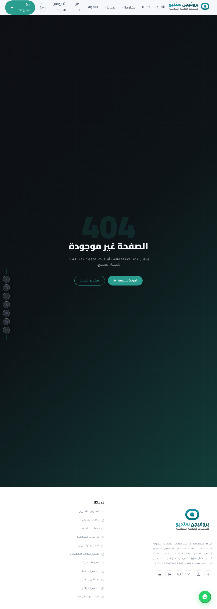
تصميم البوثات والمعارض (85, 554)
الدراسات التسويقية (88, 537)
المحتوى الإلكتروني (89, 545)
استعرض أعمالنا (90, 280)
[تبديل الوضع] (42, 7)
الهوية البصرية (91, 562)
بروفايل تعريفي (91, 520)
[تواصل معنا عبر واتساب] (205, 597)
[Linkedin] (6, 321)
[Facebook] (6, 279)
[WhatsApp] (6, 330)
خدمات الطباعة (91, 528)
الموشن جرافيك (90, 580)
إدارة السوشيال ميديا (88, 597)
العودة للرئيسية (128, 280)
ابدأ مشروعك (24, 7)
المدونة (93, 7)
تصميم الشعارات (90, 571)
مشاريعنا (129, 7)
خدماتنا (111, 7)
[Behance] (6, 313)
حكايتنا (146, 7)
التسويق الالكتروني (89, 511)
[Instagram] (6, 287)
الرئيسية (161, 7)
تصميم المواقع (91, 588)
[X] (6, 296)
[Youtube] (6, 304)
